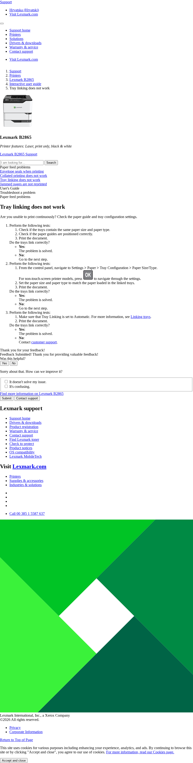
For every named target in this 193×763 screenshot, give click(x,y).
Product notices (20, 448)
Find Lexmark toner (24, 439)
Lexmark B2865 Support (18, 154)
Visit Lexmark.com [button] (23, 14)
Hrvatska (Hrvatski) (24, 10)
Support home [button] (19, 30)
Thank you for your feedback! (22, 350)
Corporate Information (26, 732)
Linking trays (140, 317)
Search (51, 162)
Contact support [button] (21, 51)
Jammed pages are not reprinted (23, 184)
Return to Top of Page (16, 740)
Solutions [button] (16, 39)
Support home (19, 418)
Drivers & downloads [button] (25, 43)
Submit (7, 398)
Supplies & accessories (26, 481)
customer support (44, 342)
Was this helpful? (12, 359)
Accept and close (14, 760)
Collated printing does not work (23, 176)
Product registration (23, 427)
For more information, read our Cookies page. (140, 752)
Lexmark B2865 (21, 80)
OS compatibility (22, 452)
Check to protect (21, 444)
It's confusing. (19, 387)
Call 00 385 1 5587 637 (27, 514)
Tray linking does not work (20, 180)
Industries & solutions (25, 485)
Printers (15, 75)
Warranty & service (23, 431)
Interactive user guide (25, 84)
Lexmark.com (29, 466)
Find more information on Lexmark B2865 (32, 394)
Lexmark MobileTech (25, 456)
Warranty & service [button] (23, 47)
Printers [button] (15, 34)
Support (15, 71)
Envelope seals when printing (22, 171)
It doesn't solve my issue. (27, 382)
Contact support (27, 398)
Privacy (15, 728)
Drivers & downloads (25, 423)
